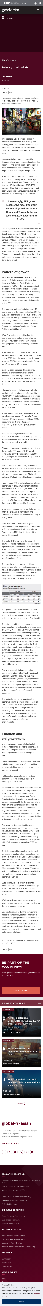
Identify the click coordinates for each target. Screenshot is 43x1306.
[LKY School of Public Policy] (11, 3)
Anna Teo (6, 80)
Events (4, 1282)
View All (20, 1104)
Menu (24, 3)
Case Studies (7, 1266)
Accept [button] (21, 1302)
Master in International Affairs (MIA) (15, 1186)
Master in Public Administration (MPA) (16, 1197)
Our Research (7, 1259)
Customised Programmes (11, 1220)
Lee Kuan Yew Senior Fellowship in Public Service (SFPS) (21, 1181)
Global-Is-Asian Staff (11, 1033)
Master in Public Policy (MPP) (13, 1190)
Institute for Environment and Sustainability (18, 1247)
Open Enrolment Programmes (13, 1216)
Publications (6, 1263)
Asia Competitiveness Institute (13, 1236)
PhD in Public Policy (9, 1204)
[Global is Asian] (10, 10)
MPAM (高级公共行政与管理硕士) (14, 1200)
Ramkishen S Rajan (11, 1063)
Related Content (13, 1003)
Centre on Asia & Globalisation (13, 1239)
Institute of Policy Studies (12, 1243)
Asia (10, 92)
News (4, 1278)
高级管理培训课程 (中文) (11, 1224)
